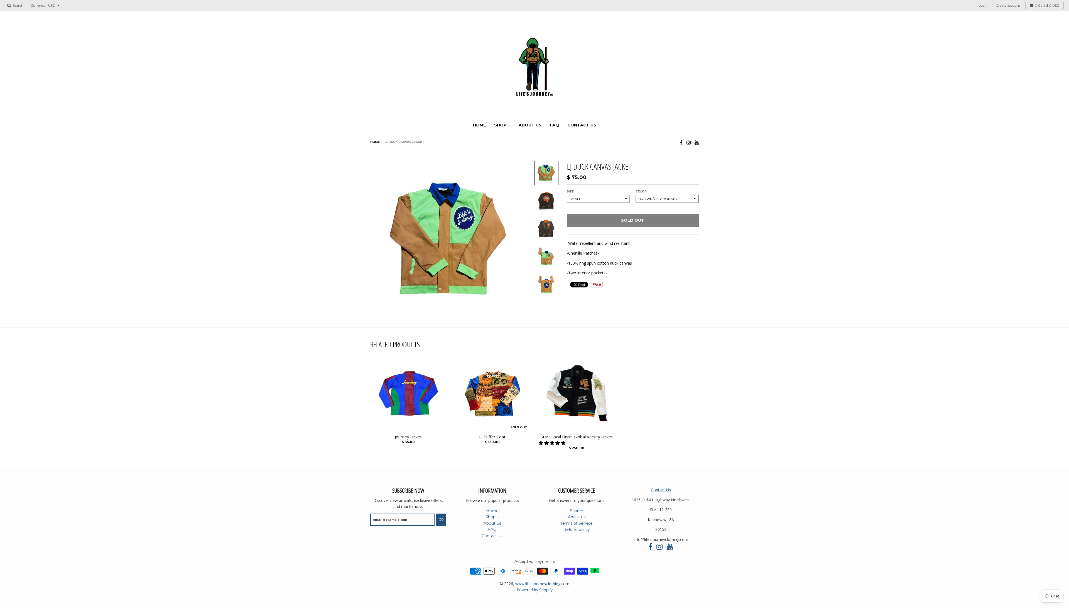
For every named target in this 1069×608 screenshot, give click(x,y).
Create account (1008, 5)
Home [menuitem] (479, 125)
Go (441, 519)
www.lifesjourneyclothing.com (542, 583)
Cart (1047, 5)
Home (375, 142)
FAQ (492, 529)
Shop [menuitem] (500, 125)
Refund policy (576, 529)
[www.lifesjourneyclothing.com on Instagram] (688, 142)
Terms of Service (576, 523)
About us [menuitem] (530, 125)
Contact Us (492, 535)
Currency (38, 5)
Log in (984, 5)
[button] (553, 443)
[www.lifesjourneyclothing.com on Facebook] (681, 142)
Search (576, 510)
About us (492, 523)
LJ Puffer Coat (492, 436)
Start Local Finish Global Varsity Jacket (577, 436)
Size (570, 191)
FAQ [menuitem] (554, 125)
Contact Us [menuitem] (581, 125)
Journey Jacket (408, 436)
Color (641, 191)
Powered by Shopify (535, 589)
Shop (491, 516)
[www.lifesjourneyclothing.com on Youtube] (697, 142)
